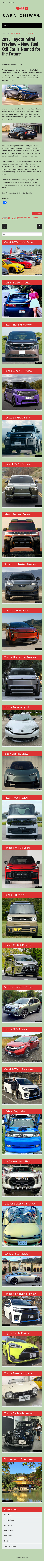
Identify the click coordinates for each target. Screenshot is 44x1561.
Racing (7, 1541)
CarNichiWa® (22, 15)
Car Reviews (9, 1520)
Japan (4, 219)
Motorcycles (8, 1530)
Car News (37, 213)
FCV (14, 217)
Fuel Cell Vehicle (23, 217)
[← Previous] (4, 226)
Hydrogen (35, 217)
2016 (10, 217)
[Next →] (39, 226)
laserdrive (32, 33)
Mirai (9, 219)
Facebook (18, 8)
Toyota (15, 219)
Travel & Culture (10, 1546)
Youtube (22, 8)
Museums (8, 1536)
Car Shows (8, 1525)
